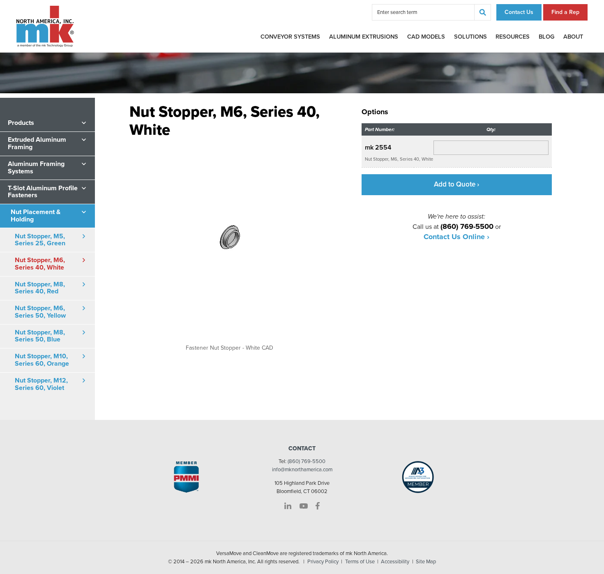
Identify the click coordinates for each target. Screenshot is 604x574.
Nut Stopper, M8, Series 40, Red (40, 288)
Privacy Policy (323, 561)
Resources (513, 36)
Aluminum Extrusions (363, 36)
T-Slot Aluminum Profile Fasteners (43, 191)
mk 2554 (378, 147)
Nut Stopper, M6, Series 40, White (40, 264)
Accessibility (395, 561)
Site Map (426, 561)
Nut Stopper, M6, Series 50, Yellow (40, 312)
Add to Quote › (456, 184)
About (573, 36)
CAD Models (426, 36)
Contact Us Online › (456, 236)
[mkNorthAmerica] (45, 26)
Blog (546, 36)
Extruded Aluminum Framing (37, 143)
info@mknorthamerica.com (302, 469)
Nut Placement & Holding (35, 216)
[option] (229, 245)
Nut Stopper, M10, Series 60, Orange (42, 360)
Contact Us (519, 12)
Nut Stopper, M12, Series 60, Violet (41, 384)
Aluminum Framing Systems (36, 167)
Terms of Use (360, 561)
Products (21, 123)
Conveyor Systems (290, 36)
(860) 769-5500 (306, 461)
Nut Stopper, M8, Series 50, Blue (40, 336)
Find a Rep (565, 12)
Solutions (470, 36)
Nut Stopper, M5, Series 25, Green (40, 240)
